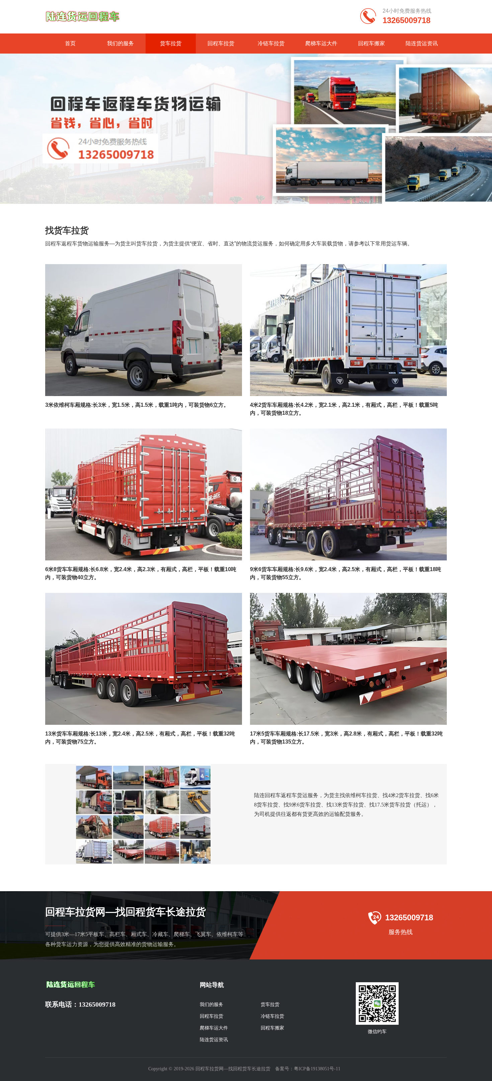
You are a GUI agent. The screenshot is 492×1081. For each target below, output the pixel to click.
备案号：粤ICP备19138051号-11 (307, 1068)
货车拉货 (170, 43)
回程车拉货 (221, 43)
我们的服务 (120, 43)
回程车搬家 (371, 43)
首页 (70, 43)
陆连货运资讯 (422, 43)
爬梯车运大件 (321, 43)
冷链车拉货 (271, 43)
